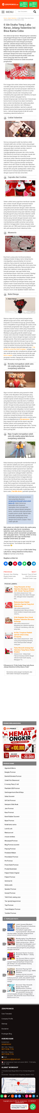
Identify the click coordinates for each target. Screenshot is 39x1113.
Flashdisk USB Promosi (12, 788)
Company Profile (7, 1019)
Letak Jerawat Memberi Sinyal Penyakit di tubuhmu (25, 925)
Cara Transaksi (7, 1014)
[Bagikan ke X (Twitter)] (10, 564)
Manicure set (9, 832)
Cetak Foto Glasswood (12, 780)
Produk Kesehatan (11, 869)
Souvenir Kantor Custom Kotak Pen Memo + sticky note (25, 954)
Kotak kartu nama (10, 824)
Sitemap (4, 1024)
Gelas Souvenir (9, 796)
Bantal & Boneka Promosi (13, 776)
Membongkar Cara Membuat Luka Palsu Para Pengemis (26, 939)
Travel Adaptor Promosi (12, 909)
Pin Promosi (9, 861)
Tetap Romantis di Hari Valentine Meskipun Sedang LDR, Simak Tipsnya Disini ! (24, 589)
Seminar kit (8, 881)
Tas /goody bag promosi (13, 901)
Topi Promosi (9, 905)
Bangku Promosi (10, 772)
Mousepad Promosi (11, 841)
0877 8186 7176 (8, 1049)
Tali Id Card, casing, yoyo (12, 897)
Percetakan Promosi (11, 857)
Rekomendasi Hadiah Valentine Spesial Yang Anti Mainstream (24, 604)
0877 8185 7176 (8, 1054)
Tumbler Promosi (10, 913)
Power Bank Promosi (11, 865)
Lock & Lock (8, 828)
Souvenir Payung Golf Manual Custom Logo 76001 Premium (26, 970)
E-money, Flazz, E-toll (12, 784)
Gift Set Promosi (10, 800)
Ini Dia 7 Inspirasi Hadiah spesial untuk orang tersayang (23, 635)
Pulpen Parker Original (12, 873)
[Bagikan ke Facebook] (6, 564)
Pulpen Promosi (10, 877)
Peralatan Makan (10, 853)
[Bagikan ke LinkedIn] (20, 564)
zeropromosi (6, 1044)
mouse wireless (10, 837)
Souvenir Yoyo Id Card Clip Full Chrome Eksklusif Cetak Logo (29, 576)
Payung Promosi (10, 849)
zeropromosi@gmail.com (11, 1059)
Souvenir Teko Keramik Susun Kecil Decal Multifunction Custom (24, 986)
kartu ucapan (8, 355)
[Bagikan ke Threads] (29, 564)
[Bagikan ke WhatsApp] (24, 564)
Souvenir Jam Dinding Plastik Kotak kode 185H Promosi (11, 576)
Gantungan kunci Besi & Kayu (14, 792)
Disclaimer (5, 1029)
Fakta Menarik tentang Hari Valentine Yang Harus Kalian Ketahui (24, 650)
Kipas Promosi (9, 820)
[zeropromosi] (10, 4)
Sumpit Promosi (10, 893)
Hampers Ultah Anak (11, 804)
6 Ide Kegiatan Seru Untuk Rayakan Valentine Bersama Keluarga (24, 619)
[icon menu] (3, 12)
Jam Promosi (9, 808)
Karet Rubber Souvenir (12, 816)
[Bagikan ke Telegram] (34, 564)
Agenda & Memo (10, 768)
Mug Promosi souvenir (12, 845)
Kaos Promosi (9, 812)
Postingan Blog (7, 1034)
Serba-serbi (8, 885)
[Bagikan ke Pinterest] (15, 564)
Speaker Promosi (10, 889)
